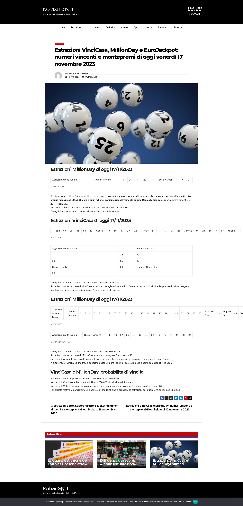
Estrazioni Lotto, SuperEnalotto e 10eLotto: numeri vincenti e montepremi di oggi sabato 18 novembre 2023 (84, 409)
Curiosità (110, 27)
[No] (239, 501)
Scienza (124, 27)
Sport (136, 27)
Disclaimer (76, 27)
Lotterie (59, 44)
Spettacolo (163, 27)
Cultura (148, 27)
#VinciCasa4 (92, 76)
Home (62, 27)
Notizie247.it (58, 9)
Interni (97, 27)
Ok (195, 502)
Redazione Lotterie (78, 73)
